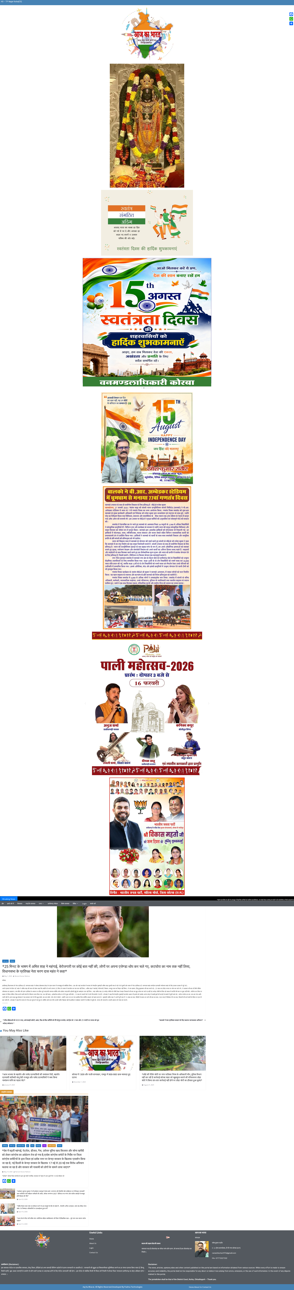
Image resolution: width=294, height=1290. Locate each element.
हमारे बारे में (10, 903)
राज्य (40, 903)
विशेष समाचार (65, 903)
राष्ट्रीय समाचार (30, 903)
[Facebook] (291, 14)
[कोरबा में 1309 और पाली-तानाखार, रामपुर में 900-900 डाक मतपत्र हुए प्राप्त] (103, 1037)
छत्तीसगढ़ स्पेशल (53, 903)
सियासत (19, 903)
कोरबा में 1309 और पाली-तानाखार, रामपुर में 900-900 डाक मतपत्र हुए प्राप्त (101, 1076)
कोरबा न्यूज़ (5, 961)
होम (3, 903)
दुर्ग (27, 1145)
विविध (74, 903)
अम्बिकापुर (5, 1145)
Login (84, 903)
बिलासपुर (38, 1145)
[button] (85, 322)
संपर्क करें (93, 903)
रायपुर (44, 1145)
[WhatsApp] (291, 19)
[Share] (291, 23)
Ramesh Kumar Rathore (22, 976)
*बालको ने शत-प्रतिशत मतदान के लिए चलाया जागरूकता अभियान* (181, 1020)
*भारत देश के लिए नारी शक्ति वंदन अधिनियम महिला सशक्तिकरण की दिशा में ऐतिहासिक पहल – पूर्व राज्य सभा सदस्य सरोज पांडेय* (51, 1219)
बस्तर (32, 1145)
